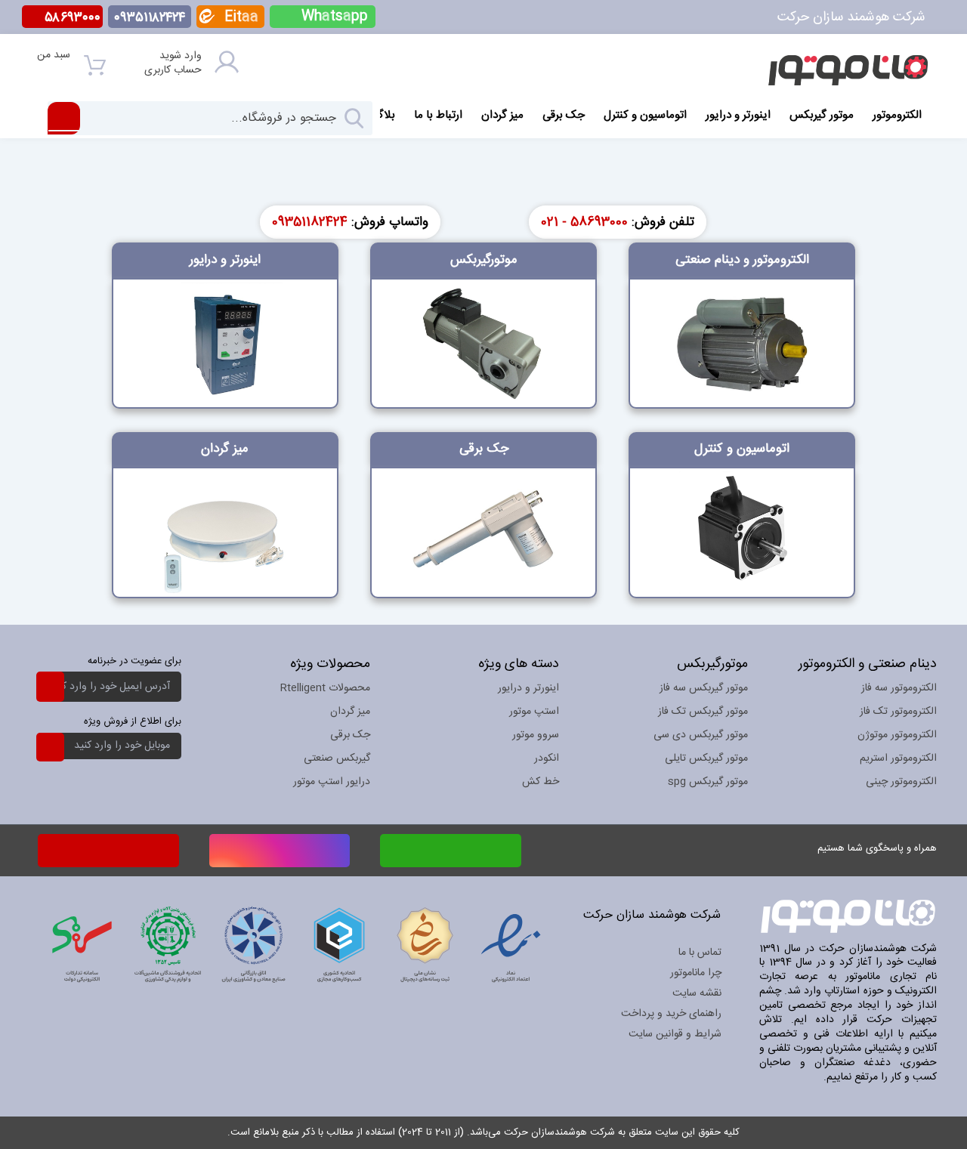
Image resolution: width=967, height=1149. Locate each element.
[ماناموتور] (848, 70)
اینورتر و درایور (528, 688)
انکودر (546, 758)
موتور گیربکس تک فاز (703, 712)
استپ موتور (534, 712)
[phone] (108, 851)
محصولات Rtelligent (325, 688)
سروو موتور (535, 735)
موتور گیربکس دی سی (700, 735)
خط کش (540, 782)
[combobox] (210, 118)
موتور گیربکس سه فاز (704, 688)
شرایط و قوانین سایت (675, 1034)
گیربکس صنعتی (337, 758)
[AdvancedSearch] (64, 118)
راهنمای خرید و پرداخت (671, 1014)
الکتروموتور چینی (901, 782)
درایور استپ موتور (331, 782)
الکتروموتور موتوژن (897, 735)
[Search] (354, 118)
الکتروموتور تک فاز (898, 712)
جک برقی (350, 735)
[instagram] (280, 848)
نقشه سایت (696, 993)
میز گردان (350, 712)
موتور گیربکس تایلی (706, 758)
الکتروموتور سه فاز (899, 688)
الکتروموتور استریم (898, 758)
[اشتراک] (50, 686)
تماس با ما (699, 953)
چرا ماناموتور (695, 973)
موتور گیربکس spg (708, 782)
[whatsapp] (450, 848)
